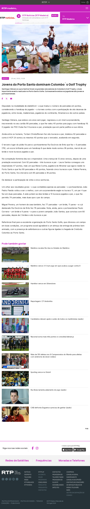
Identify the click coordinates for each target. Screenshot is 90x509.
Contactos (42, 490)
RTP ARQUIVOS (29, 482)
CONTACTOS (56, 472)
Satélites (55, 487)
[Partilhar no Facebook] (2, 98)
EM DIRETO (41, 475)
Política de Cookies (27, 501)
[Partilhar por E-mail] (11, 98)
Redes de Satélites (17, 460)
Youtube (13, 479)
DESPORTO (27, 475)
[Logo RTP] (11, 472)
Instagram (10, 479)
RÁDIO (26, 480)
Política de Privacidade (10, 501)
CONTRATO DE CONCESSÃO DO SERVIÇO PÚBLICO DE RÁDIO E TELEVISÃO (75, 484)
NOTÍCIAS (27, 472)
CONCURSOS (42, 482)
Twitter (6, 479)
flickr (17, 479)
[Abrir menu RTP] (45, 2)
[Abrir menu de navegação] (88, 8)
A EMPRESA (70, 472)
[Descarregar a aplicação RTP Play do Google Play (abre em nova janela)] (79, 449)
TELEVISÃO (27, 477)
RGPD (68, 490)
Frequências (44, 460)
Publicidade (15, 503)
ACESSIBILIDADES (58, 485)
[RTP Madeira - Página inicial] (7, 8)
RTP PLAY (41, 472)
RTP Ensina (28, 485)
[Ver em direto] (7, 18)
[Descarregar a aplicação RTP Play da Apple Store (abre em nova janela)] (67, 449)
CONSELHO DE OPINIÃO (73, 480)
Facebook (3, 479)
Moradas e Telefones (72, 460)
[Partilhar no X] (7, 98)
